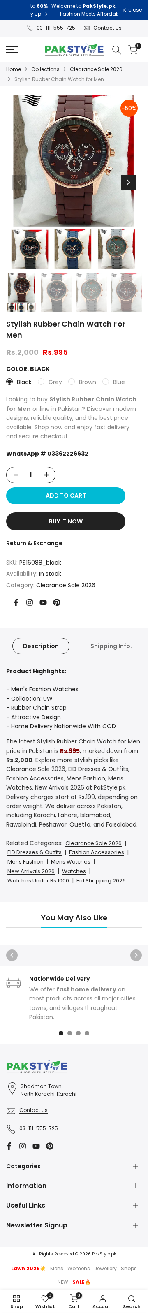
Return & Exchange (34, 543)
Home (13, 69)
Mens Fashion (25, 862)
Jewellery (105, 1268)
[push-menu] (12, 50)
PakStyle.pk (104, 1254)
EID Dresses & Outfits (34, 852)
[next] (128, 182)
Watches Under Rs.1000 (38, 881)
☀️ (28, 1268)
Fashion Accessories (96, 852)
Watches (74, 871)
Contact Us (107, 27)
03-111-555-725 (56, 27)
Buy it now (66, 521)
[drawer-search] (116, 50)
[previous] (19, 182)
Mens (56, 1268)
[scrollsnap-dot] (61, 1033)
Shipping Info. (111, 646)
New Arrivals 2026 (31, 871)
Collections (45, 69)
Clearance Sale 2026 (96, 69)
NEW (63, 1281)
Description (41, 646)
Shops (129, 1268)
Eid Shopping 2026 (101, 881)
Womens (78, 1268)
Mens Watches (70, 862)
